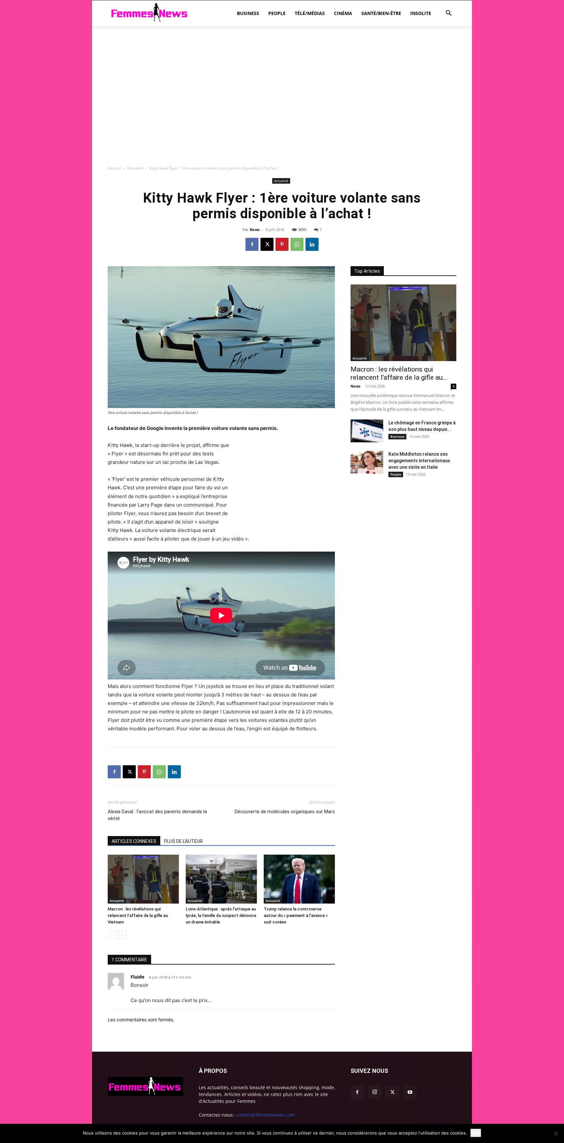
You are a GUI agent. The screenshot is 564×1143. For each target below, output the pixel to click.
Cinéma (343, 13)
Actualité (135, 168)
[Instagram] (374, 1092)
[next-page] (122, 935)
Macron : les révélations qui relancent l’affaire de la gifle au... (399, 373)
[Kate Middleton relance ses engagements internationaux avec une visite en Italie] (367, 462)
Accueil (114, 168)
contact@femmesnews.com (265, 1115)
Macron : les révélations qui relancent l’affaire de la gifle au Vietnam (138, 915)
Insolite (420, 13)
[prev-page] (112, 935)
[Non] (556, 1133)
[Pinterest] (282, 244)
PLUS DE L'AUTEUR (183, 841)
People (277, 13)
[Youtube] (409, 1092)
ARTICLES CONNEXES (134, 841)
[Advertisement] (282, 49)
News (254, 229)
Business (248, 13)
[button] (448, 14)
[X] (267, 244)
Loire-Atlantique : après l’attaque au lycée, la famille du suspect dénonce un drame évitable (221, 915)
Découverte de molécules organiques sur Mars (285, 812)
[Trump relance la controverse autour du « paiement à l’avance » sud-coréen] (299, 879)
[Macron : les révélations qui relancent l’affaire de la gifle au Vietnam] (143, 879)
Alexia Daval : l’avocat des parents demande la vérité (157, 815)
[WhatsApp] (297, 244)
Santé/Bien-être (381, 13)
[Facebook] (251, 244)
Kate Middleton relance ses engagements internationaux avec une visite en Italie (419, 460)
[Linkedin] (312, 244)
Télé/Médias (310, 13)
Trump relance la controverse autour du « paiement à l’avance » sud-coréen (296, 915)
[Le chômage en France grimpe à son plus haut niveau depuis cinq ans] (367, 430)
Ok (475, 1132)
